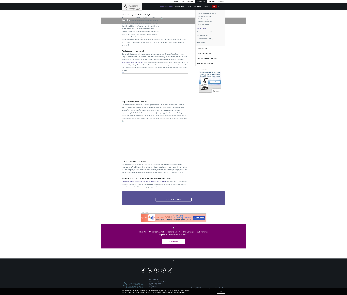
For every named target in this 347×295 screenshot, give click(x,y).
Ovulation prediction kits (205, 21)
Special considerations (205, 63)
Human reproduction (204, 53)
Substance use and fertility (205, 32)
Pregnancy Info (201, 1)
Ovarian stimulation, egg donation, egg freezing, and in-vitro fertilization (144, 181)
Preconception (202, 48)
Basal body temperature (205, 19)
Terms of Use (214, 288)
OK (221, 291)
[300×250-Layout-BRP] (210, 82)
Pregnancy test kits (203, 24)
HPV (183, 1)
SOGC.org (221, 1)
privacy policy (180, 292)
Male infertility (201, 42)
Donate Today (173, 241)
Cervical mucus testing (204, 16)
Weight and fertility (202, 35)
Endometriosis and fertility (205, 38)
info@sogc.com (153, 288)
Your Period (190, 1)
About (221, 288)
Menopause (212, 1)
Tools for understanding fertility (206, 13)
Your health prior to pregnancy (208, 58)
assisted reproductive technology (132, 62)
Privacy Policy (206, 288)
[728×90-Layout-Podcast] (173, 217)
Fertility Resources (173, 199)
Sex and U (176, 1)
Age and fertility (201, 28)
